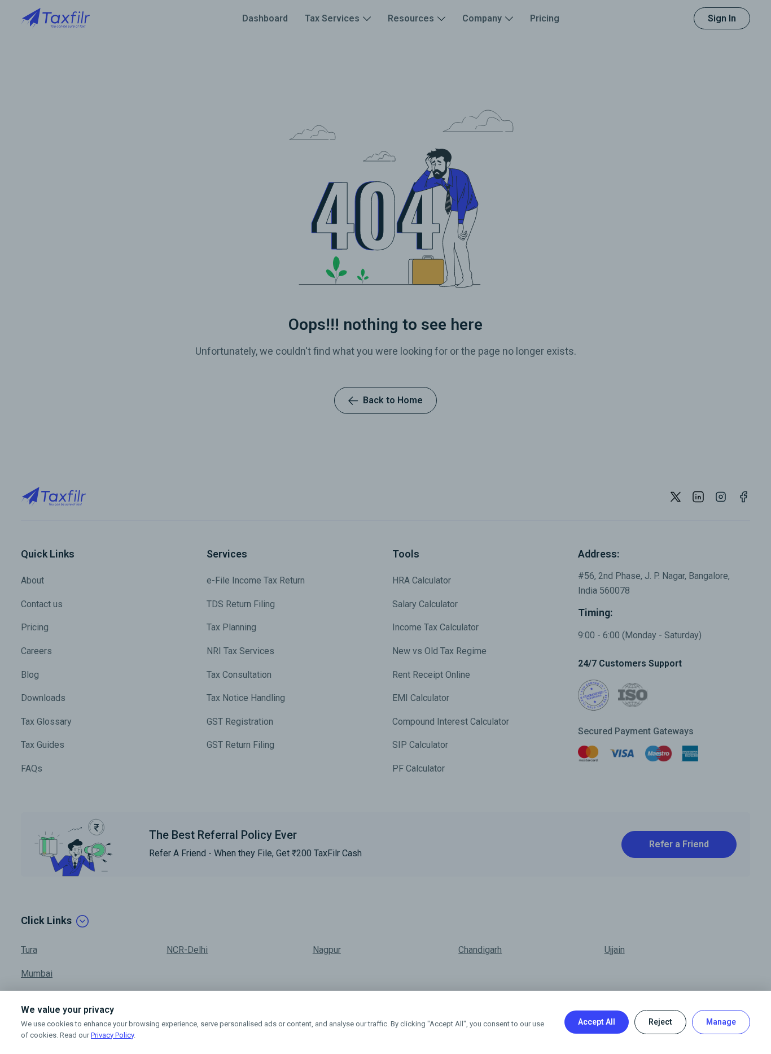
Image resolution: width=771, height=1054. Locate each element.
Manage (721, 1021)
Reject (660, 1021)
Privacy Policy (112, 1035)
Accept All (596, 1021)
